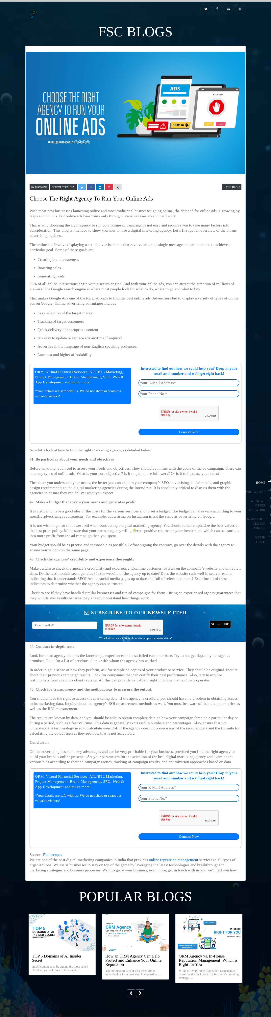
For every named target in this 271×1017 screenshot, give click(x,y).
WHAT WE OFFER (257, 501)
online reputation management (141, 822)
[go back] (131, 949)
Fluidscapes (47, 816)
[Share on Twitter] (207, 9)
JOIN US (261, 528)
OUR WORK (259, 510)
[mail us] (240, 9)
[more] (140, 949)
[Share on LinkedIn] (228, 9)
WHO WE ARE (258, 492)
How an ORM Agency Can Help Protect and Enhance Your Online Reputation (133, 920)
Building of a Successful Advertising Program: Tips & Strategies (206, 920)
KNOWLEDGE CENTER (255, 519)
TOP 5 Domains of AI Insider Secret (57, 918)
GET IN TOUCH (258, 537)
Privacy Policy (118, 1004)
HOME (262, 483)
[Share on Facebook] (218, 9)
